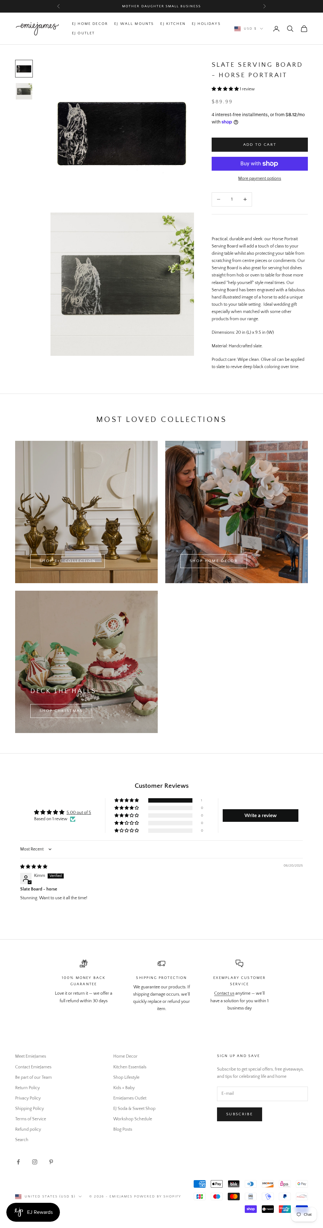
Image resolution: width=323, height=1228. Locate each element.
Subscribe (239, 1114)
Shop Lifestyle (126, 1077)
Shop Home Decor (214, 561)
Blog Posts (122, 1129)
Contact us (224, 993)
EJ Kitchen (172, 24)
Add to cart (260, 144)
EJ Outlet (83, 33)
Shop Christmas (61, 710)
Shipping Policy (29, 1108)
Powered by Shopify (157, 1196)
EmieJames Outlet (129, 1098)
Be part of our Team (33, 1077)
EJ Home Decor (90, 24)
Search (21, 1139)
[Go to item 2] (24, 91)
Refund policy (28, 1129)
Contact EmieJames (33, 1067)
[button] (226, 89)
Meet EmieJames (30, 1056)
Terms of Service (30, 1119)
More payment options (259, 178)
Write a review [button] (260, 815)
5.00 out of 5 (79, 812)
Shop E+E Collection (67, 561)
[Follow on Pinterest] (51, 1162)
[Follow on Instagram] (35, 1162)
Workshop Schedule (132, 1119)
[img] (33, 866)
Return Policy (27, 1087)
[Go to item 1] (24, 68)
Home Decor (125, 1056)
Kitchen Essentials (129, 1067)
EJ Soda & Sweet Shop (134, 1108)
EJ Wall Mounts (134, 24)
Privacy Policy (28, 1098)
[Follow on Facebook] (18, 1162)
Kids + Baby (124, 1087)
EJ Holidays (206, 24)
